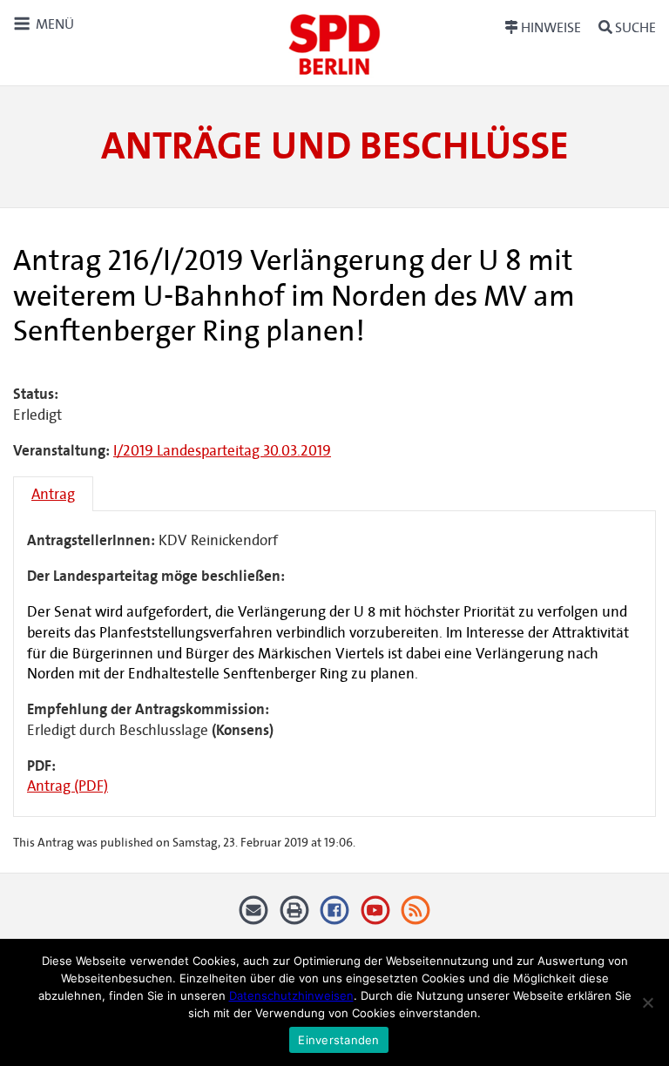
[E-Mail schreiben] (254, 916)
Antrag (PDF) (67, 786)
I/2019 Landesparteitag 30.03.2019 (222, 451)
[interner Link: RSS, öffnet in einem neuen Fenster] (416, 916)
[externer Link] (335, 916)
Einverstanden (338, 1040)
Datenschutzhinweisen (291, 995)
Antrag (53, 494)
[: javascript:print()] (294, 916)
